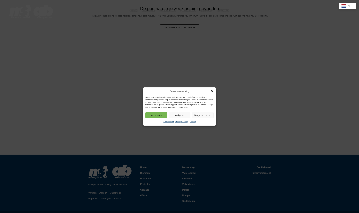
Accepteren (156, 115)
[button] (212, 91)
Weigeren (179, 115)
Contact (193, 122)
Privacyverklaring (181, 122)
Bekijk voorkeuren (202, 115)
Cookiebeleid (169, 122)
